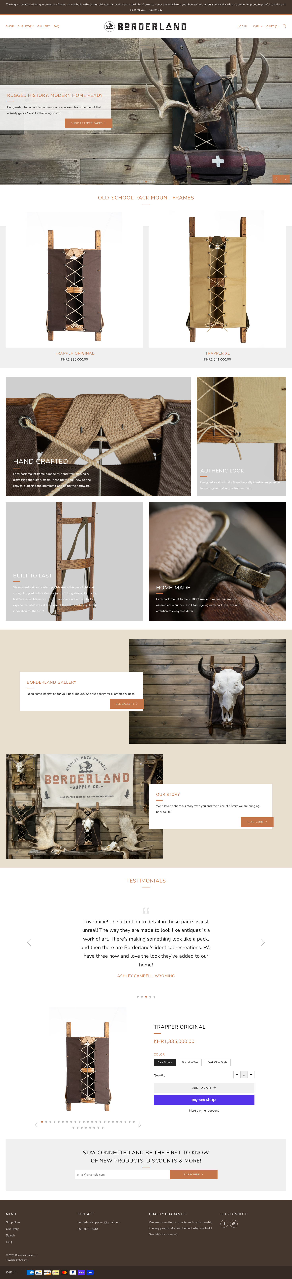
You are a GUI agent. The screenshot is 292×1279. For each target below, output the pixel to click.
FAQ (56, 26)
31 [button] (102, 1128)
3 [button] (146, 182)
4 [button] (150, 182)
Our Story (25, 26)
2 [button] (142, 182)
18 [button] (113, 1122)
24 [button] (73, 1128)
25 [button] (77, 1128)
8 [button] (71, 1122)
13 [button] (92, 1122)
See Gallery (125, 704)
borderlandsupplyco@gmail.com (98, 1222)
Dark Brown (165, 1062)
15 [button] (100, 1122)
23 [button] (134, 1122)
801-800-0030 (87, 1229)
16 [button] (104, 1122)
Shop (10, 26)
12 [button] (88, 1122)
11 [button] (84, 1122)
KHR (256, 26)
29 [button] (94, 1128)
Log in (242, 26)
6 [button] (63, 1122)
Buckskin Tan (190, 1062)
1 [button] (138, 182)
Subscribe (192, 1174)
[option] (146, 111)
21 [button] (125, 1122)
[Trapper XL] (217, 279)
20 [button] (121, 1122)
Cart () (272, 26)
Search (10, 1235)
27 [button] (86, 1128)
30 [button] (98, 1128)
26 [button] (82, 1128)
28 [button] (90, 1128)
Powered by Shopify (16, 1260)
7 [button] (67, 1122)
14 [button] (96, 1122)
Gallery (43, 26)
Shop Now (13, 1222)
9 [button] (75, 1122)
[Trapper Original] (74, 279)
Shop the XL (93, 123)
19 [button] (117, 1122)
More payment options (204, 1111)
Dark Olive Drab (217, 1062)
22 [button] (130, 1122)
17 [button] (109, 1122)
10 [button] (79, 1122)
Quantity (159, 1075)
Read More (255, 822)
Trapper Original (180, 1026)
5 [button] (154, 182)
